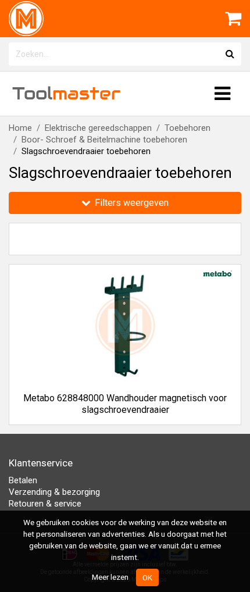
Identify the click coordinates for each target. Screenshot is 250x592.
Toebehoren (187, 128)
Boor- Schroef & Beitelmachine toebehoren (104, 139)
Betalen (23, 480)
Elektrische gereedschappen (98, 128)
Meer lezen (110, 577)
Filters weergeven (130, 202)
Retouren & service (45, 503)
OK (147, 577)
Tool (66, 93)
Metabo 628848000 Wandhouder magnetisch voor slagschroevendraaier (125, 404)
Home (20, 128)
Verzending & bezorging (54, 492)
